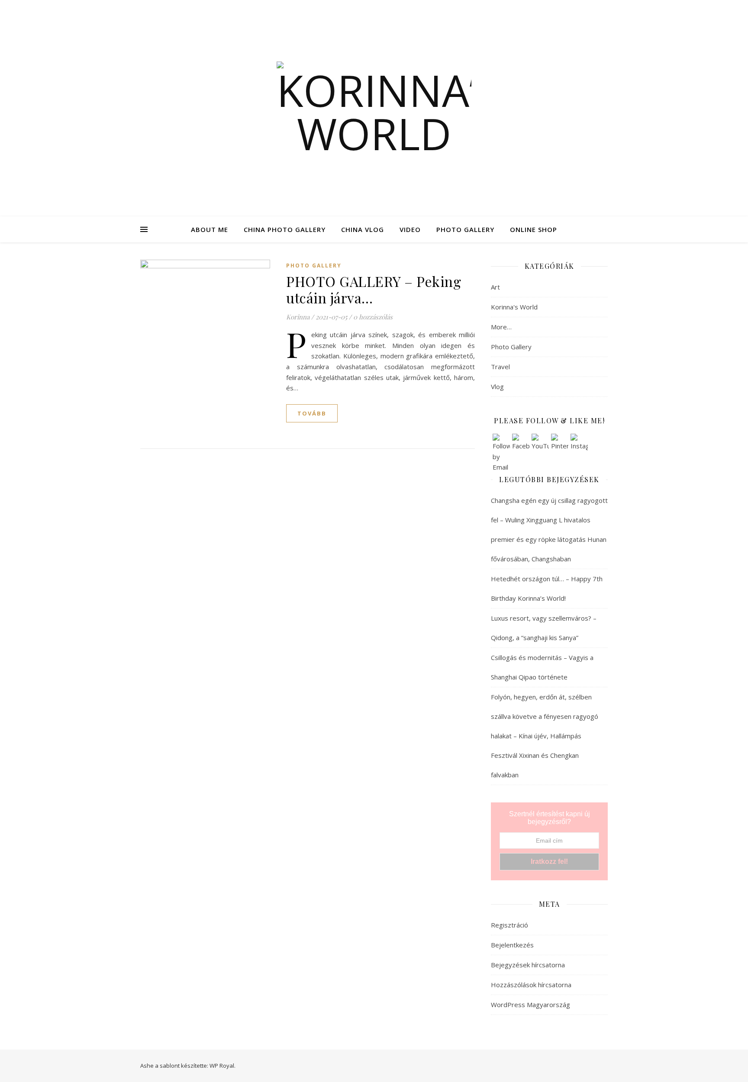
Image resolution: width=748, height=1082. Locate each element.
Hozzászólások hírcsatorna (531, 984)
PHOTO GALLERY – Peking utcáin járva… (373, 289)
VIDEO (410, 229)
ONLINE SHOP (533, 229)
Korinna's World (514, 307)
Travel (500, 366)
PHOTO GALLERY (465, 229)
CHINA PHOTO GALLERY (285, 229)
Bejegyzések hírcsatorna (528, 964)
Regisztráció (509, 925)
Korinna (298, 316)
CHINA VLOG (362, 229)
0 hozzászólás (373, 316)
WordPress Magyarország (530, 1004)
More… (501, 326)
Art (495, 287)
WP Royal (222, 1065)
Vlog (497, 386)
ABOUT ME (209, 229)
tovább (311, 413)
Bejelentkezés (512, 944)
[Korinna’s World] (374, 108)
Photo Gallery (314, 265)
